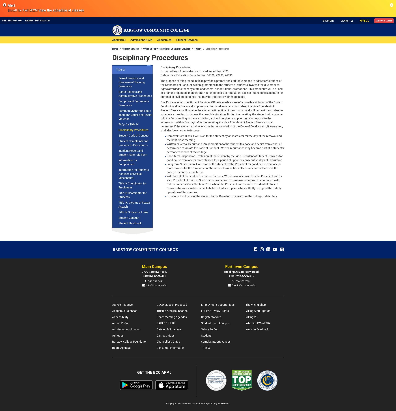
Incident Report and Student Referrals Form (132, 152)
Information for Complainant (127, 162)
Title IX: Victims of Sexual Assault (134, 204)
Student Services (130, 48)
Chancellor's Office (168, 341)
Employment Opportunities (218, 304)
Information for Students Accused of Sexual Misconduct (133, 174)
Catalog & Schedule (169, 329)
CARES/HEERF (166, 323)
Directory (328, 20)
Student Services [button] (187, 40)
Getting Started (384, 20)
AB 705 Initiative (122, 304)
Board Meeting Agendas (172, 317)
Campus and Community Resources (133, 103)
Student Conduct (128, 217)
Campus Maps (165, 335)
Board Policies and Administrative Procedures (135, 94)
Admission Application (126, 329)
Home (115, 48)
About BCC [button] (118, 40)
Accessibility (120, 317)
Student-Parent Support (215, 323)
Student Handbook (130, 223)
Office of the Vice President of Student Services (166, 48)
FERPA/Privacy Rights (215, 311)
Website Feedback (257, 329)
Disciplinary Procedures (133, 130)
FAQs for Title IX (128, 124)
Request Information (37, 20)
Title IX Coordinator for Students (132, 195)
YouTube (275, 249)
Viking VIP (252, 317)
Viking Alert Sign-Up (258, 311)
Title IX (197, 48)
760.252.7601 (243, 281)
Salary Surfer (209, 329)
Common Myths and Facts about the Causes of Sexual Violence (135, 115)
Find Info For (9, 20)
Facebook (256, 249)
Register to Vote (211, 317)
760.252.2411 (155, 281)
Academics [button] (164, 40)
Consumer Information (171, 348)
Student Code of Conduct (133, 135)
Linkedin (268, 249)
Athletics (117, 335)
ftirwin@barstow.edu (243, 285)
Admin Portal (120, 323)
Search (345, 20)
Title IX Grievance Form (133, 212)
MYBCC (364, 20)
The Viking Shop (256, 304)
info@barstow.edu (155, 285)
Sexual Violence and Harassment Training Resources (131, 82)
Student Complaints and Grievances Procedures (133, 143)
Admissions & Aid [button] (141, 40)
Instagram (262, 249)
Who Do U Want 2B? (258, 323)
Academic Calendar (124, 311)
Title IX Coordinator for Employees (132, 185)
